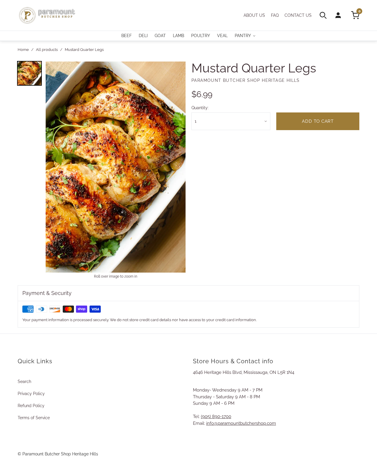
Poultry (200, 35)
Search (24, 381)
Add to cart (317, 121)
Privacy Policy (31, 393)
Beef (126, 35)
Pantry (243, 35)
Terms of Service (34, 417)
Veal (222, 35)
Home (23, 49)
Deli (143, 35)
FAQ (275, 15)
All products (47, 49)
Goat (160, 35)
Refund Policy (31, 405)
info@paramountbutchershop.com (241, 423)
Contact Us (298, 15)
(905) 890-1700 (216, 416)
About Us (254, 15)
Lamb (178, 35)
